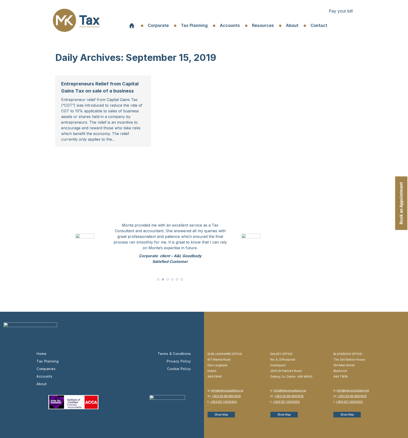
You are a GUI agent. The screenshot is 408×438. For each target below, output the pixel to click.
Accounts (44, 376)
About (42, 384)
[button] (158, 279)
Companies (46, 369)
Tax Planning (48, 361)
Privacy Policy (179, 361)
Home (42, 354)
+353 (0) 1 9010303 (223, 402)
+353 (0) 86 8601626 (226, 396)
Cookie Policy (179, 369)
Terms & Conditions (174, 354)
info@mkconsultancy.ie (227, 390)
